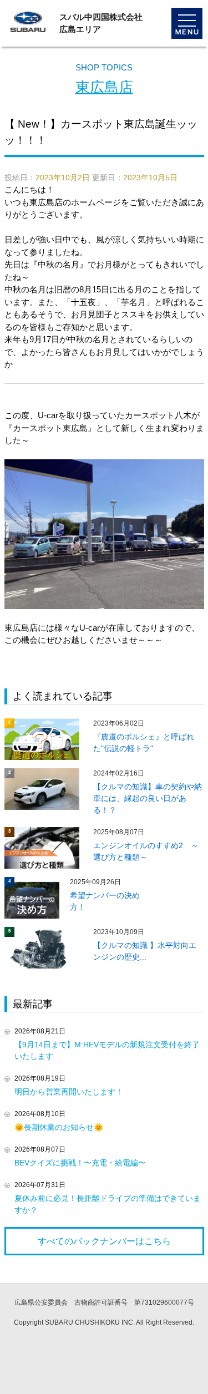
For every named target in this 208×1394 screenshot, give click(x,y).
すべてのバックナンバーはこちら (104, 1241)
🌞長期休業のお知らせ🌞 (58, 1127)
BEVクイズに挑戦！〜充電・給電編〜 (80, 1162)
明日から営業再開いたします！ (68, 1091)
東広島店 (104, 87)
